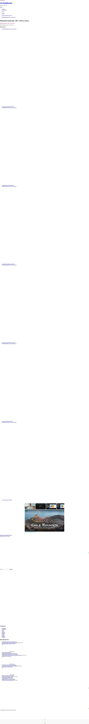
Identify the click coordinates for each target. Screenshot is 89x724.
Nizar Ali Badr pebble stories (6, 652)
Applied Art (4, 628)
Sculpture (3, 637)
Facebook (1, 535)
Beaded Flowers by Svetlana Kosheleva (8, 679)
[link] (26, 511)
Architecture (4, 629)
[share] (62, 510)
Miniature (3, 632)
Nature (3, 634)
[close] (44, 719)
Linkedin (10, 535)
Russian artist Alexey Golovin (5, 536)
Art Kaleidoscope (6, 3)
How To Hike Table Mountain (34, 511)
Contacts (3, 9)
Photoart (3, 636)
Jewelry (3, 631)
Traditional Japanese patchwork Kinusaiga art (9, 641)
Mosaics (3, 633)
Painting (3, 635)
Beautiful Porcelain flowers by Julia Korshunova (10, 654)
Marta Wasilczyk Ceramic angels (7, 677)
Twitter (4, 535)
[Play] (51, 506)
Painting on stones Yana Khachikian (8, 675)
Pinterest (7, 535)
